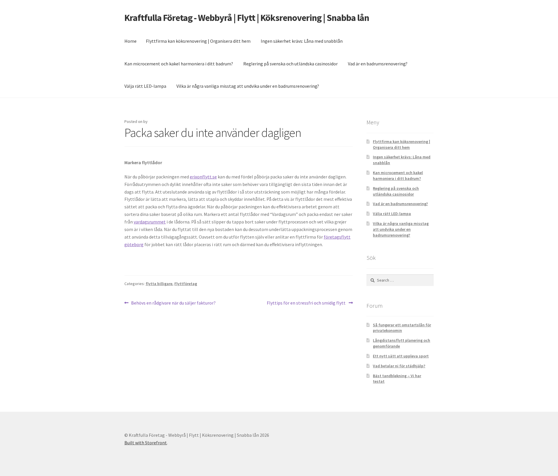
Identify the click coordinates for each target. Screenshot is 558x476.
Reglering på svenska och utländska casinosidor (290, 64)
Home (130, 41)
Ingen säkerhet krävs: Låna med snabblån (302, 41)
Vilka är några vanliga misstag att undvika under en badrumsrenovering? (247, 86)
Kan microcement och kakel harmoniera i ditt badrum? (178, 64)
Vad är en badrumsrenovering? (377, 64)
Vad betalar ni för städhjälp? (399, 365)
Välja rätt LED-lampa (145, 86)
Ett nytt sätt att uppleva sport (401, 356)
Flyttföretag (185, 283)
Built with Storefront (145, 442)
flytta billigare (159, 283)
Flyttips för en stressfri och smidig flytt (306, 303)
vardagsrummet (150, 222)
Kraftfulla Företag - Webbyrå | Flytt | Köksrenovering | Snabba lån (246, 18)
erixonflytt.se (203, 177)
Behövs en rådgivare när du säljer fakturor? (173, 303)
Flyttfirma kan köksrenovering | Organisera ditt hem (198, 41)
